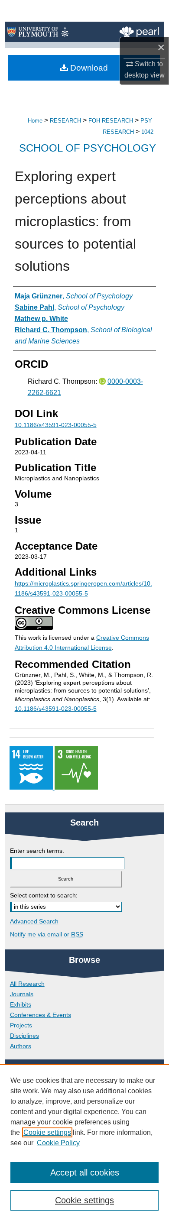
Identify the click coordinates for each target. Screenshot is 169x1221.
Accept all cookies (84, 1172)
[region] (84, 1142)
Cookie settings (47, 1132)
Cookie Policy (58, 1143)
